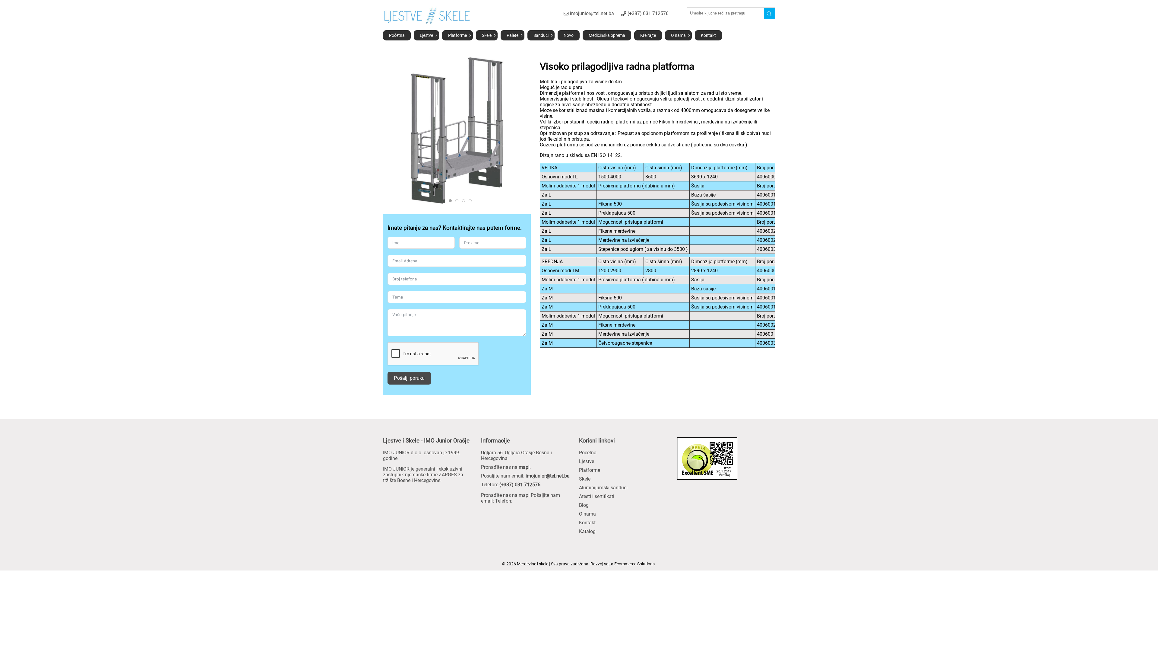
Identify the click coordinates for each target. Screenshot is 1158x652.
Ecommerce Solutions (634, 563)
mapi (524, 467)
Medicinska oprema (607, 35)
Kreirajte (648, 35)
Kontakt (708, 35)
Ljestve (426, 35)
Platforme (457, 35)
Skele (487, 35)
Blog (584, 505)
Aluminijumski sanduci (603, 488)
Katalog (587, 531)
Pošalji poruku (409, 378)
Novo (569, 35)
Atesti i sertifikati (596, 496)
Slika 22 (451, 201)
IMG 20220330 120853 (471, 201)
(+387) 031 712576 (648, 13)
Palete (512, 35)
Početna (397, 35)
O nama (678, 35)
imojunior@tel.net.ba (592, 13)
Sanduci (541, 35)
